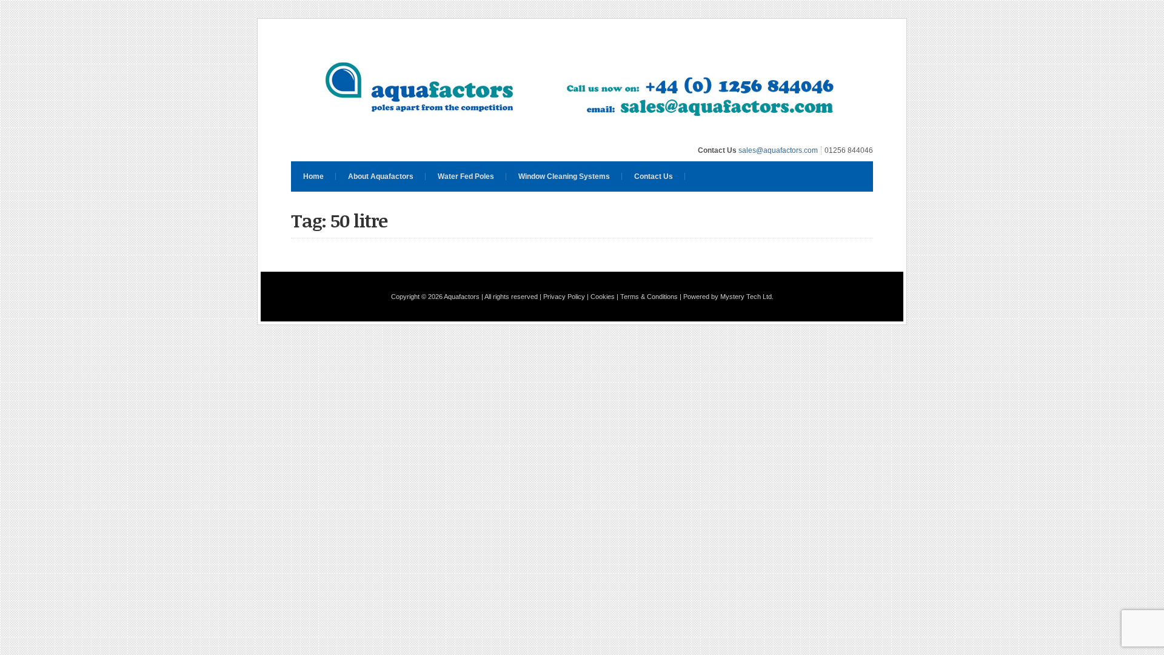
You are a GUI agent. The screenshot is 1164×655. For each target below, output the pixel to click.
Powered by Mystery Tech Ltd (727, 296)
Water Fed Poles (466, 176)
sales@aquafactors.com (778, 150)
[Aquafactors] (582, 134)
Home (313, 176)
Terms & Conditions (649, 296)
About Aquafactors (380, 176)
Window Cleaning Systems (564, 176)
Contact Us (653, 176)
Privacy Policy (564, 296)
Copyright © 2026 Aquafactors (435, 296)
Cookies (602, 296)
